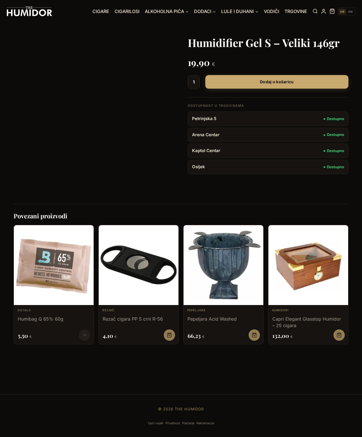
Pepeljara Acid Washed (212, 319)
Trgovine (296, 11)
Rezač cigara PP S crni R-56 (133, 319)
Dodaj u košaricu (277, 81)
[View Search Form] (315, 11)
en (350, 11)
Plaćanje (188, 423)
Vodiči (271, 11)
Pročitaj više (84, 335)
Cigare (100, 11)
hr (342, 11)
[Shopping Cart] (332, 11)
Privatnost (172, 423)
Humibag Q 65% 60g (40, 319)
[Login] (323, 11)
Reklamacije (205, 423)
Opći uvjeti (155, 423)
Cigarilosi (127, 11)
